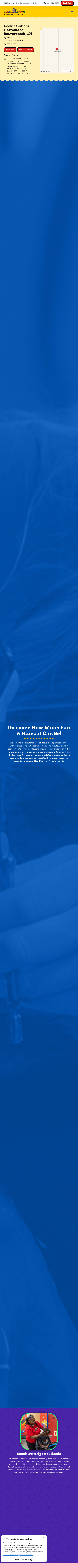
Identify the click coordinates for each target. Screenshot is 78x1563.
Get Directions (25, 50)
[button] (72, 11)
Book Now (67, 3)
